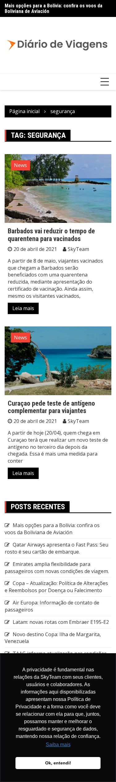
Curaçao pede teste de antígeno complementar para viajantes (51, 407)
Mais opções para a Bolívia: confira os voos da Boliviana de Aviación (53, 8)
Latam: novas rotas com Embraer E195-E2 (61, 622)
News (20, 165)
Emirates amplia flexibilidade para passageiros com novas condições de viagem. (57, 568)
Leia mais (23, 308)
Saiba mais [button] (58, 744)
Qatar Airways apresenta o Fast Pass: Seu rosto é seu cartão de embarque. (56, 548)
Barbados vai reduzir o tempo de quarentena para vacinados (51, 234)
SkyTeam (78, 249)
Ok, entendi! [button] (58, 762)
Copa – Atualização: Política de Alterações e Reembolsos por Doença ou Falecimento (56, 587)
